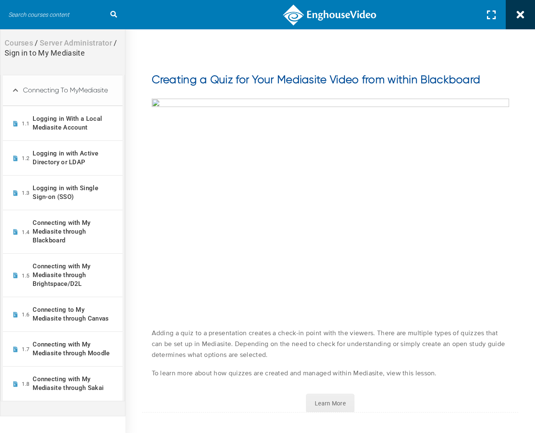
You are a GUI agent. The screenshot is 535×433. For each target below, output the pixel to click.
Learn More (330, 403)
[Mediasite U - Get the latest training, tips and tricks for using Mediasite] (330, 14)
